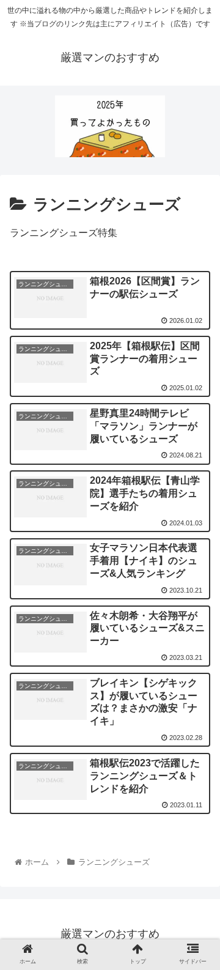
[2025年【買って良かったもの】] (110, 126)
